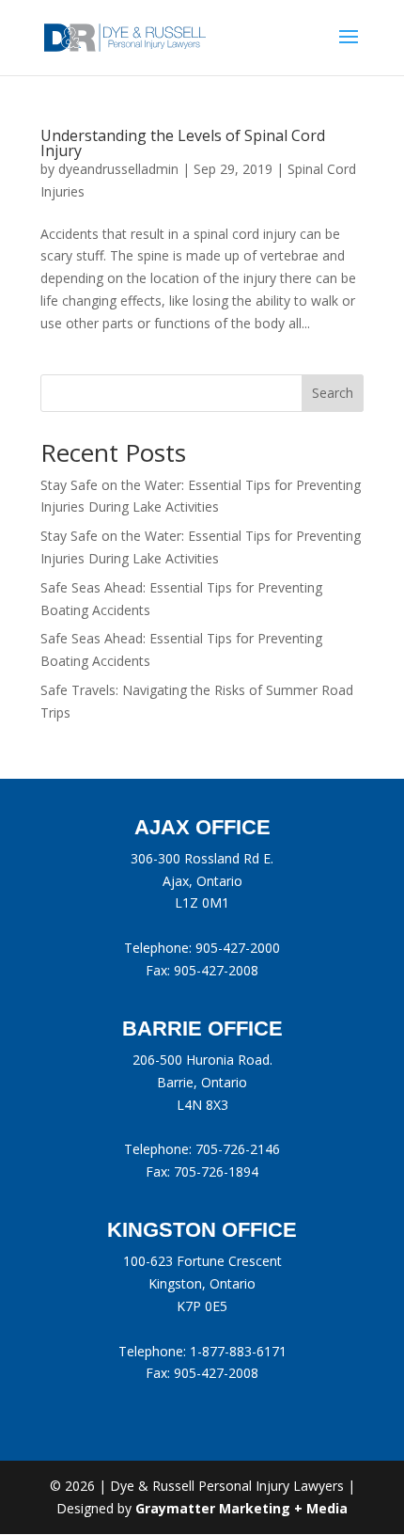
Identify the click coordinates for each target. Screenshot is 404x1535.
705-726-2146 (237, 1149)
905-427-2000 (237, 948)
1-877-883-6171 (238, 1351)
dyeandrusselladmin (118, 169)
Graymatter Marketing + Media (241, 1508)
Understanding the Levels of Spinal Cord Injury (182, 143)
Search (332, 393)
